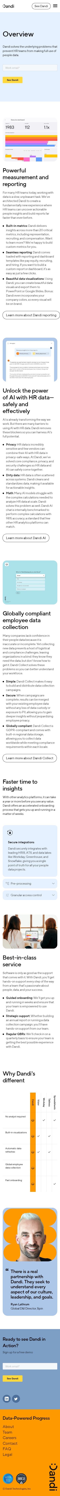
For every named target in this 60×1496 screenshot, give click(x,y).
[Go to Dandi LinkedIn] (7, 1399)
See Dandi (41, 6)
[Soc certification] (8, 1478)
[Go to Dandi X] (16, 1399)
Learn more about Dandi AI (26, 538)
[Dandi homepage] (8, 6)
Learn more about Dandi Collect (29, 758)
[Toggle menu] (55, 6)
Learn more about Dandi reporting (31, 315)
